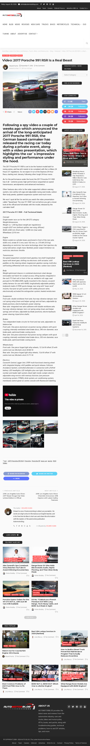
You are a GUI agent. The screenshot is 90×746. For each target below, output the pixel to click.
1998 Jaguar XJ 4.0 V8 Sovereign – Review (79, 296)
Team (44, 8)
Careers (50, 8)
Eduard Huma (13, 66)
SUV (45, 561)
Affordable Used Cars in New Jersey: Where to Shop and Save (74, 155)
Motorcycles (63, 24)
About (39, 8)
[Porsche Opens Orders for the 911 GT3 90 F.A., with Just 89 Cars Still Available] (16, 589)
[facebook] (75, 102)
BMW (34, 679)
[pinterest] (75, 111)
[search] (87, 43)
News (17, 24)
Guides (66, 150)
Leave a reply (11, 535)
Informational (78, 256)
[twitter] (75, 106)
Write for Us (51, 743)
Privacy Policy (68, 743)
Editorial (34, 743)
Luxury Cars (37, 558)
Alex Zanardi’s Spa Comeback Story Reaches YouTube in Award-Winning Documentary (15, 567)
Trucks (45, 24)
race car (44, 461)
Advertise (22, 33)
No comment (40, 66)
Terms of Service (81, 743)
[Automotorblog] (12, 15)
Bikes (52, 24)
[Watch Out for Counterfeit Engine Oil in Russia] (15, 639)
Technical (75, 24)
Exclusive (22, 558)
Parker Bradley (10, 573)
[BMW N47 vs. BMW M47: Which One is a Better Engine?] (45, 673)
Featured (6, 55)
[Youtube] (75, 121)
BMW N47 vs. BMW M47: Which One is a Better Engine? (45, 685)
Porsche (13, 55)
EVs (84, 24)
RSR (54, 461)
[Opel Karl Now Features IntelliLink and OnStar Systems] (66, 322)
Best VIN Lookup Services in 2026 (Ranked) (71, 264)
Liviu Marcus (70, 162)
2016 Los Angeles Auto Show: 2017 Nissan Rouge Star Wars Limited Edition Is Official (14, 496)
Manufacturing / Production (42, 595)
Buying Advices (74, 150)
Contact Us (83, 8)
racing (50, 461)
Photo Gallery (38, 561)
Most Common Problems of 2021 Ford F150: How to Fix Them (14, 686)
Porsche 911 (36, 461)
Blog (11, 24)
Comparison (68, 256)
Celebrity (14, 558)
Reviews (25, 24)
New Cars (35, 24)
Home (5, 24)
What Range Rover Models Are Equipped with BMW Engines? (74, 685)
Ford (5, 679)
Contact (32, 33)
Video (5, 463)
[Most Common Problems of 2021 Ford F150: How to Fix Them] (15, 673)
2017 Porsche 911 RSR (16, 461)
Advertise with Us (72, 8)
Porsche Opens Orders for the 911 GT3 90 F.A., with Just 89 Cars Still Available (16, 602)
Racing (7, 558)
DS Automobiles (38, 590)
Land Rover (37, 556)
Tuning (6, 33)
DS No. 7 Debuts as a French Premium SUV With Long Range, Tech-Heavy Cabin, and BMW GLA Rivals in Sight (45, 603)
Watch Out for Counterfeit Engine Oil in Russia (13, 652)
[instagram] (75, 116)
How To (77, 642)
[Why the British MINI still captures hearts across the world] (66, 282)
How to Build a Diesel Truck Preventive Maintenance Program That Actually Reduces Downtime (73, 652)
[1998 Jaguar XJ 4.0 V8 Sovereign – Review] (66, 296)
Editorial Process (59, 8)
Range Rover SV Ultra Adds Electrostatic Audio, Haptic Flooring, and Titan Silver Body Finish (45, 568)
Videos (20, 55)
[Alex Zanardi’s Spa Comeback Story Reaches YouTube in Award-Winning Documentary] (16, 555)
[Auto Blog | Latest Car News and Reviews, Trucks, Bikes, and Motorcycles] (19, 706)
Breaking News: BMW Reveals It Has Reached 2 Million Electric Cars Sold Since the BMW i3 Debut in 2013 (80, 177)
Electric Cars (50, 590)
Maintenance (67, 645)
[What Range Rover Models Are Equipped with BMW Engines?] (66, 308)
